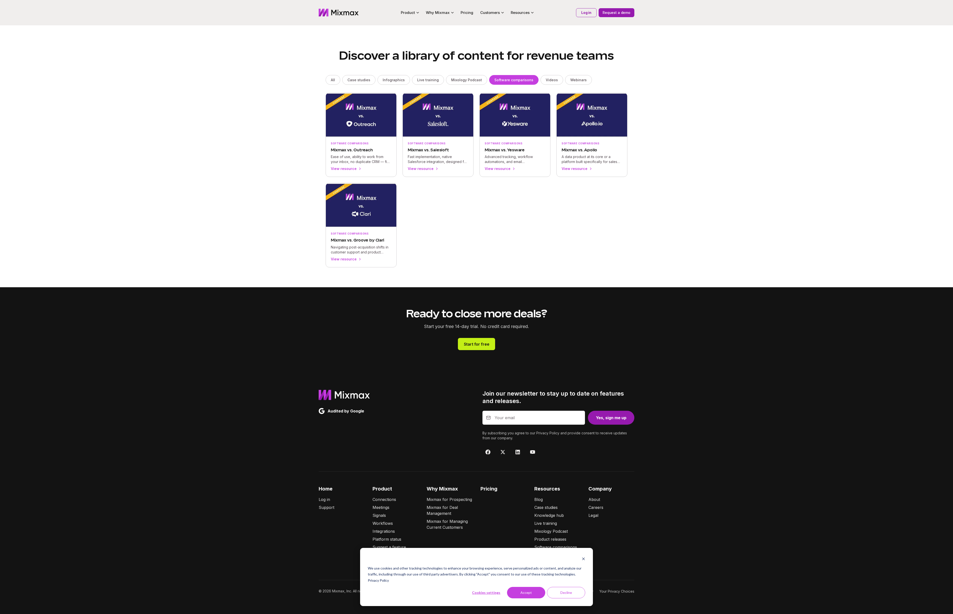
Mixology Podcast (466, 80)
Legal (593, 515)
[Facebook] (487, 452)
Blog (538, 499)
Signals (379, 515)
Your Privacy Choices (616, 591)
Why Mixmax (442, 489)
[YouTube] (532, 452)
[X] (502, 452)
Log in (586, 12)
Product (382, 489)
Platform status (387, 539)
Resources (547, 489)
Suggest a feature (389, 547)
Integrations (384, 531)
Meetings (381, 507)
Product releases (550, 539)
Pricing (467, 12)
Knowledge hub (549, 515)
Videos (552, 80)
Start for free (476, 344)
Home (326, 489)
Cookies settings (486, 592)
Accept (526, 592)
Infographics (394, 80)
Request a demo (616, 12)
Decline (566, 592)
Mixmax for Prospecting (449, 499)
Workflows (383, 523)
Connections (384, 499)
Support (326, 507)
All (333, 80)
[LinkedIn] (517, 452)
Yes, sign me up (611, 417)
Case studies (358, 80)
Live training (428, 80)
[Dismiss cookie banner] (583, 559)
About (594, 499)
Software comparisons (513, 80)
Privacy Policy (378, 580)
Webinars (578, 80)
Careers (595, 507)
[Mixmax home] (339, 13)
